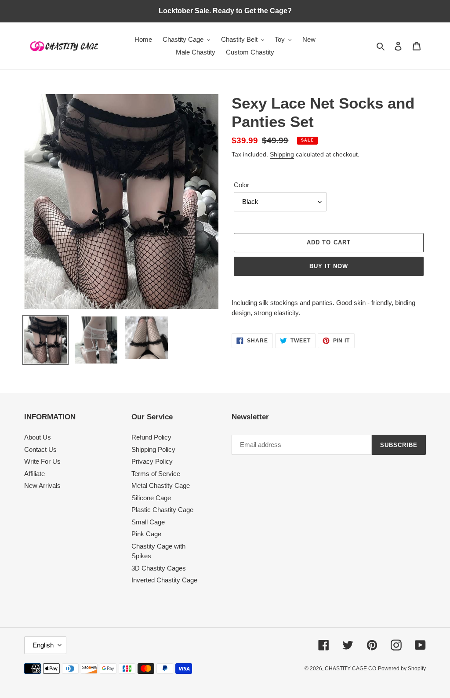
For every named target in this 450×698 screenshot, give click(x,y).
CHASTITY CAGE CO (350, 668)
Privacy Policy (152, 461)
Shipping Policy (153, 449)
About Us (37, 437)
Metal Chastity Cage (160, 485)
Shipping (282, 154)
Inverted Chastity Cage (164, 580)
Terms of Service (155, 473)
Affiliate (34, 473)
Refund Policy (151, 437)
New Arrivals (42, 485)
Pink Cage (146, 534)
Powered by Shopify (402, 668)
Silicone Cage (151, 498)
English (43, 645)
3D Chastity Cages (158, 568)
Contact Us (40, 449)
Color (241, 185)
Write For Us (42, 461)
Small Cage (148, 522)
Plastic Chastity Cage (162, 509)
